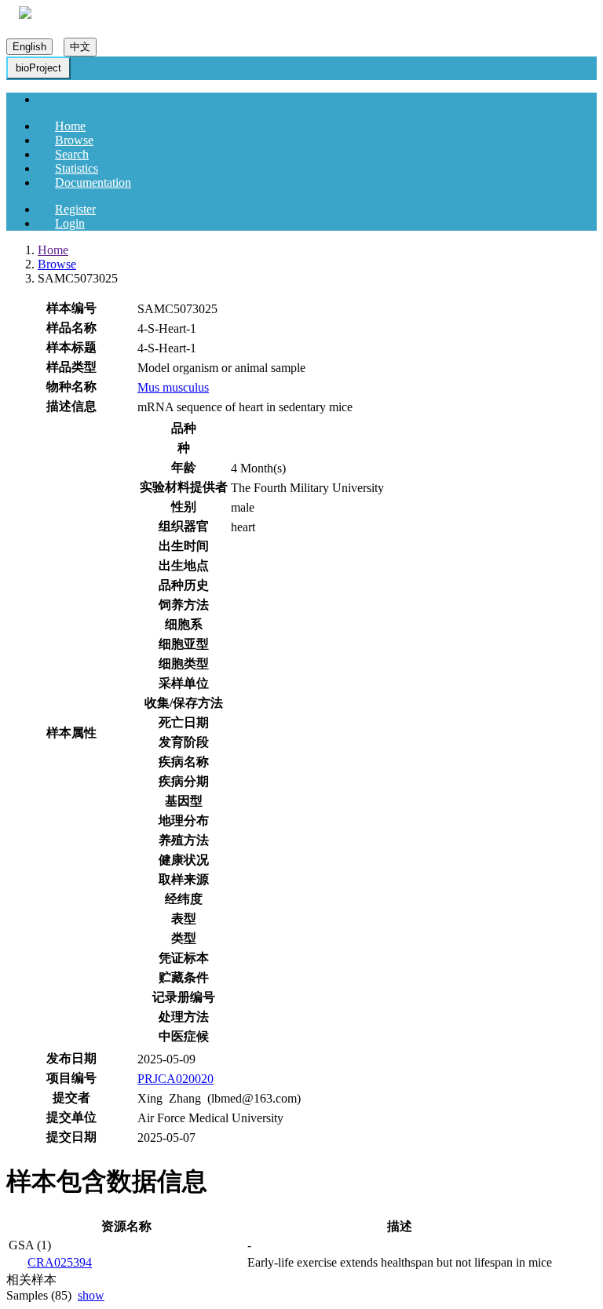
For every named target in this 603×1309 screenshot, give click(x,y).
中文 (80, 47)
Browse (74, 140)
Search (72, 154)
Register (75, 209)
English (29, 47)
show (91, 1295)
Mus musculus (173, 387)
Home (70, 126)
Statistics (76, 168)
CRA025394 (59, 1262)
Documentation (93, 182)
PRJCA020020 (175, 1078)
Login (70, 223)
